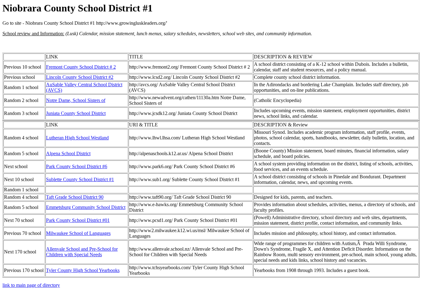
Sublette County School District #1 (80, 179)
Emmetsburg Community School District (85, 207)
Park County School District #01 (78, 220)
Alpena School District (68, 153)
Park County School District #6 (76, 166)
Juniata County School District (76, 113)
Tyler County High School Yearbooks (83, 270)
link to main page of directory (31, 285)
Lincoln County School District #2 (79, 77)
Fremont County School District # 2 (81, 67)
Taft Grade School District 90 (74, 197)
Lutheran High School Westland (77, 137)
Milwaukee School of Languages (78, 233)
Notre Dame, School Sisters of (75, 100)
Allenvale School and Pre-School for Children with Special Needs (82, 251)
